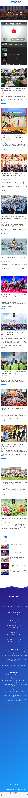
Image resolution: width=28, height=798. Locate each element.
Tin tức (14, 787)
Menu (8, 2)
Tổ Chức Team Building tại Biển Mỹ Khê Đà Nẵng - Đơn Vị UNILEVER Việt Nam (13, 258)
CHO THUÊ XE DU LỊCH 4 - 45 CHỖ (14, 634)
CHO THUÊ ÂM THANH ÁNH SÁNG (14, 636)
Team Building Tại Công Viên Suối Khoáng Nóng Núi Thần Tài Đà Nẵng (14, 483)
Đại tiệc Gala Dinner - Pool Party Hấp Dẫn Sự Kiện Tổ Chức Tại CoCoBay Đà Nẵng (14, 296)
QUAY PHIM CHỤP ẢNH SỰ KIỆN (14, 641)
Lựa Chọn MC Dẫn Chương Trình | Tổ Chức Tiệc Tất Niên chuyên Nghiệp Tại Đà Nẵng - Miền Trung (14, 699)
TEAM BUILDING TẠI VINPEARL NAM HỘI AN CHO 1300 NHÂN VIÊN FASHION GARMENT (14, 656)
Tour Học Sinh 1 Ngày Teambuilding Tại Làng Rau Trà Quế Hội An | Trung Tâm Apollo (13, 175)
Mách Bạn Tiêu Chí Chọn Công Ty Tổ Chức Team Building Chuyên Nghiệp (14, 692)
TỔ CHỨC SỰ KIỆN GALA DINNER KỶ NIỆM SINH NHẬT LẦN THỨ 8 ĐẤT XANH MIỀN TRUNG (13, 90)
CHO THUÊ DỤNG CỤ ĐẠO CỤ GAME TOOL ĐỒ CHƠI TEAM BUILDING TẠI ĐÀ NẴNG (14, 136)
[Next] (12, 537)
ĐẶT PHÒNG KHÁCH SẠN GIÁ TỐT (14, 639)
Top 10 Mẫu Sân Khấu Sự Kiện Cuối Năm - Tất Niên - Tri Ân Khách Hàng (14, 681)
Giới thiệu (9, 787)
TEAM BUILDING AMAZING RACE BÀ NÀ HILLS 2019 (14, 663)
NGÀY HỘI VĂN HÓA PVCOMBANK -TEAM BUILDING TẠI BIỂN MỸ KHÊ (14, 652)
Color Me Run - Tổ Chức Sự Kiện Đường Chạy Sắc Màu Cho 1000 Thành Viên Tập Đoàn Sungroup (13, 218)
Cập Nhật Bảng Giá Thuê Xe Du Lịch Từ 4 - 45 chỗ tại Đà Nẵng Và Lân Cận (14, 685)
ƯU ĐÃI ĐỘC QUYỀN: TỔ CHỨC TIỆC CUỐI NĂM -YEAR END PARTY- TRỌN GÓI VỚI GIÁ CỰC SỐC (18, 565)
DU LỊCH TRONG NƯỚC (14, 627)
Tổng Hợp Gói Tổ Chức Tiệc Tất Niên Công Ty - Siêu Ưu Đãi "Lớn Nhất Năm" (14, 677)
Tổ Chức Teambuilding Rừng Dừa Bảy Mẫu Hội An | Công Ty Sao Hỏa (12, 445)
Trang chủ (8, 14)
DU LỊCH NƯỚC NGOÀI (14, 629)
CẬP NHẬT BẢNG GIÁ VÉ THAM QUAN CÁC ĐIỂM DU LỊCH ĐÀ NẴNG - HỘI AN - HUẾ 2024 (18, 559)
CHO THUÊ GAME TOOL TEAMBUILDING (14, 644)
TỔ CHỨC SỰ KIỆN (14, 622)
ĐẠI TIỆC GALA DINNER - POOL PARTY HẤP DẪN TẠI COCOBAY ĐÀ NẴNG (14, 666)
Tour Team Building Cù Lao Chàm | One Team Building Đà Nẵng (13, 372)
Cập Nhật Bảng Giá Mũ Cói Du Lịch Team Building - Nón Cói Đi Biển (14, 688)
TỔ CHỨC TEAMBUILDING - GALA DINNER (14, 625)
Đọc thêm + (3, 103)
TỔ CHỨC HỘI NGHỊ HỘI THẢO (14, 632)
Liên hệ (19, 787)
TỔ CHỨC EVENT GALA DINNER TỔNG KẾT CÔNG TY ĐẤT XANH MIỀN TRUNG (14, 660)
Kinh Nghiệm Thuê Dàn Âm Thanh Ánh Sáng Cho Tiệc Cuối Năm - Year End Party (14, 696)
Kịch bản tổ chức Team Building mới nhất (14, 674)
